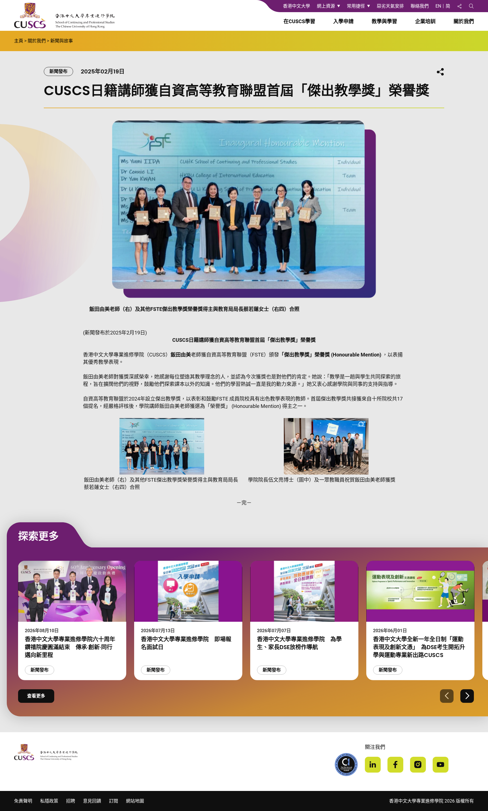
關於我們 (37, 41)
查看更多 (36, 696)
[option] (72, 620)
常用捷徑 (356, 6)
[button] (447, 696)
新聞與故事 (61, 41)
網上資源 (326, 6)
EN (438, 6)
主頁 (18, 41)
